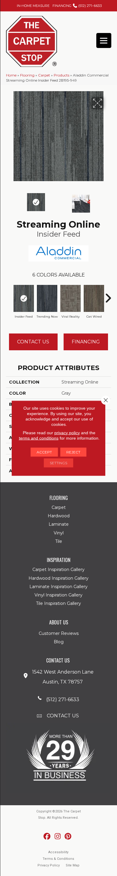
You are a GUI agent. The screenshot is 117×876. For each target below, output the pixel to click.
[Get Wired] (94, 298)
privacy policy (67, 432)
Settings (58, 462)
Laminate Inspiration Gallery (58, 586)
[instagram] (57, 836)
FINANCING (61, 6)
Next (108, 201)
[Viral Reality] (70, 298)
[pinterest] (68, 836)
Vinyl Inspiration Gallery (58, 595)
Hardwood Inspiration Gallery (58, 578)
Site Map (73, 865)
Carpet (44, 75)
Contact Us (33, 342)
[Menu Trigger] (103, 40)
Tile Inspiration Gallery (58, 603)
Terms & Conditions (58, 858)
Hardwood (59, 516)
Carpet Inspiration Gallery (58, 569)
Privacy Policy (49, 865)
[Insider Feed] (23, 298)
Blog (59, 641)
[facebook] (47, 836)
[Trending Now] (47, 298)
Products (61, 75)
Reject (73, 452)
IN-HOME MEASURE (33, 6)
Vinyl (59, 533)
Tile (58, 541)
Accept (44, 452)
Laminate (59, 524)
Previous (9, 201)
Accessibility (58, 852)
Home (11, 75)
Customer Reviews (59, 633)
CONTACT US (63, 716)
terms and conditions (38, 437)
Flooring (27, 75)
